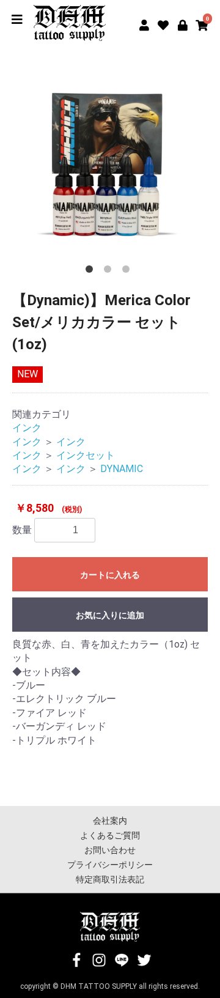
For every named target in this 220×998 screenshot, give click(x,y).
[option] (110, 166)
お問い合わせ (110, 850)
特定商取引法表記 (110, 879)
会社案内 (110, 821)
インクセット (85, 455)
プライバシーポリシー (110, 865)
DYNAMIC (121, 469)
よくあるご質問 (110, 835)
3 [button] (128, 271)
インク (27, 428)
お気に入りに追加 (110, 615)
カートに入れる (110, 575)
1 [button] (92, 271)
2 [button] (110, 271)
